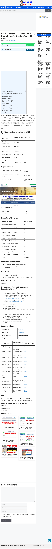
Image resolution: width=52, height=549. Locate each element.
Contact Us (4, 545)
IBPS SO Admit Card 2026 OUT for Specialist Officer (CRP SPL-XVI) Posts (40, 41)
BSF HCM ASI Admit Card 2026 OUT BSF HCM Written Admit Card (48, 40)
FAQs (5, 112)
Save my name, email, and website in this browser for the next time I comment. (19, 515)
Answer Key (41, 7)
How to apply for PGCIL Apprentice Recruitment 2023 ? (12, 107)
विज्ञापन (25, 347)
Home (2, 7)
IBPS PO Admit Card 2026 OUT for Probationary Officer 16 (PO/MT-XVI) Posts (40, 68)
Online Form (18, 7)
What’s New (9, 7)
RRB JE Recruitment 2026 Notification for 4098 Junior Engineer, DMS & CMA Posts (48, 68)
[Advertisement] (18, 22)
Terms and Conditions (19, 545)
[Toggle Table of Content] (23, 91)
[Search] (48, 10)
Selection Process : (8, 105)
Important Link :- (7, 110)
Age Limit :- (6, 103)
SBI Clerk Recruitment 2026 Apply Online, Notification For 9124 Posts (40, 79)
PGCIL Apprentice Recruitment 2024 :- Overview (13, 94)
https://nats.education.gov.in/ (16, 301)
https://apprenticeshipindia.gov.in (13, 298)
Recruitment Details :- (8, 100)
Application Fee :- (8, 98)
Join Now (30, 45)
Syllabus (34, 7)
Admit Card (26, 7)
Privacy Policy (10, 545)
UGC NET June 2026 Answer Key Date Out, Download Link (48, 50)
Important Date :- (7, 96)
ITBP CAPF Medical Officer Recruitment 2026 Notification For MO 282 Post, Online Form (48, 81)
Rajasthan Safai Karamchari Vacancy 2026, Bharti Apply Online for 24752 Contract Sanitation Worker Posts (40, 54)
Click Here (21, 329)
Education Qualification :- (9, 102)
